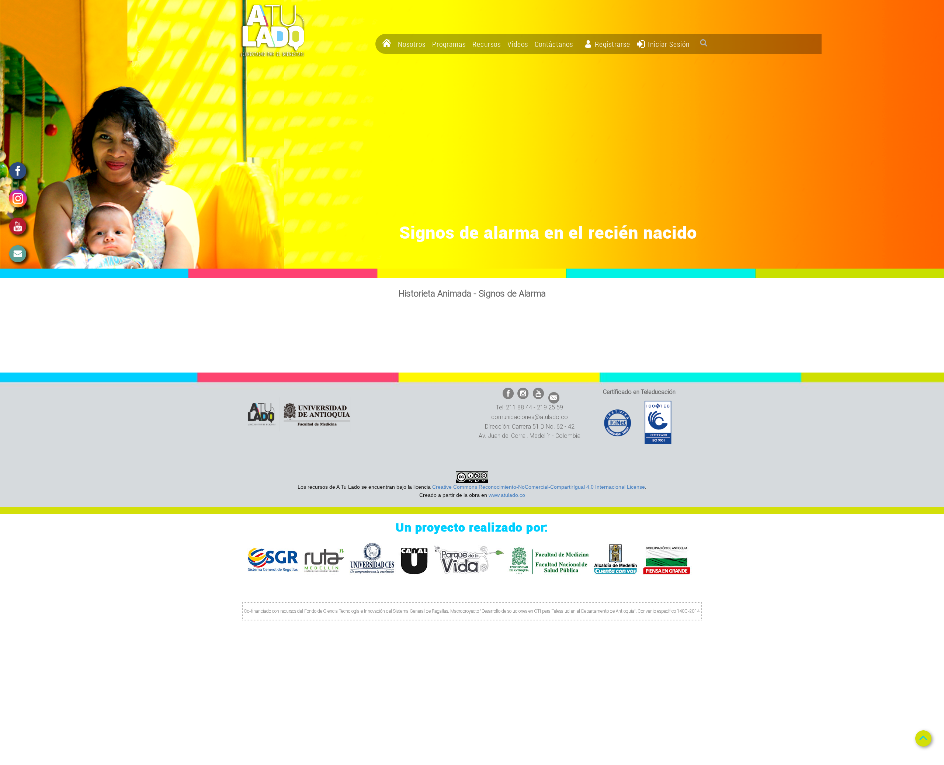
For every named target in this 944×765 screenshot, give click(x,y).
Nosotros (412, 44)
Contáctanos (554, 44)
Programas (449, 44)
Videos (517, 44)
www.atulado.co (507, 495)
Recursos (486, 44)
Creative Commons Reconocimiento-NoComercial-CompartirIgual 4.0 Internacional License (538, 487)
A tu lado (273, 30)
